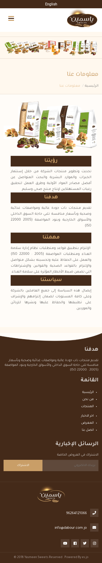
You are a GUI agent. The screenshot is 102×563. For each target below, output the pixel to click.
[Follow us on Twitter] (84, 542)
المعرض (87, 423)
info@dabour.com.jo (71, 528)
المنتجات (87, 406)
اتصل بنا (88, 430)
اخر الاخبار (87, 416)
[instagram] (94, 542)
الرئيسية (91, 86)
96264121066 (76, 514)
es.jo (85, 557)
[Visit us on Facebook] (74, 542)
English (51, 4)
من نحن (88, 399)
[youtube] (65, 542)
